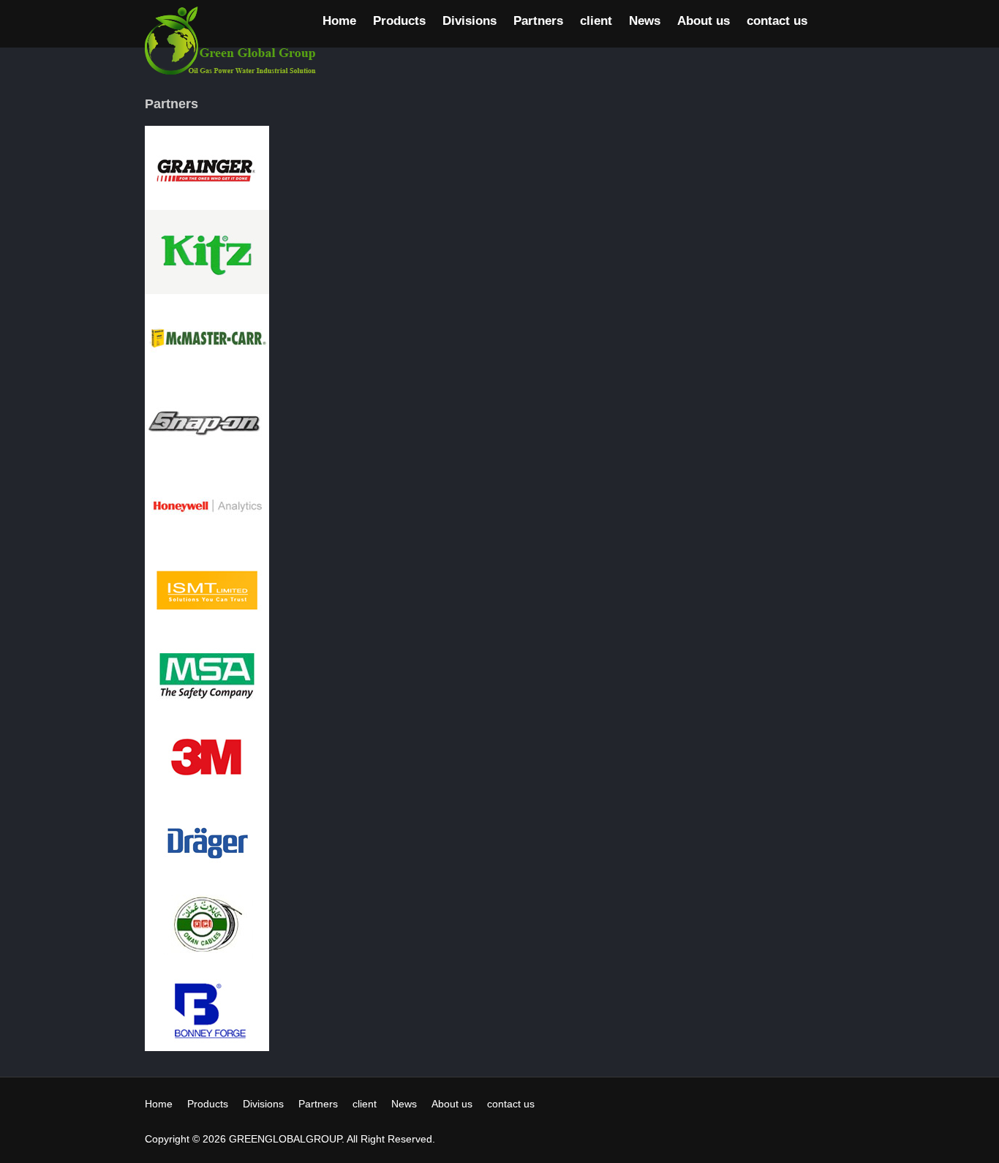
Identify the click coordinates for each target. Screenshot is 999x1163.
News (644, 21)
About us (703, 21)
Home (339, 21)
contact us (777, 21)
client (596, 21)
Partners (538, 21)
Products (399, 21)
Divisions (469, 21)
